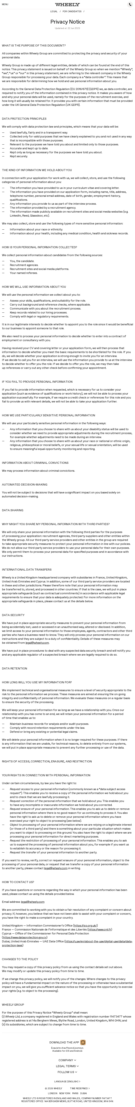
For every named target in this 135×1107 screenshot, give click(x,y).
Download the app (64, 1043)
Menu (5, 4)
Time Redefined (79, 1088)
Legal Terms (66, 1066)
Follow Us (66, 1072)
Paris (75, 1093)
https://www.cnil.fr (99, 930)
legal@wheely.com (37, 643)
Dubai (83, 1093)
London (52, 1093)
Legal (54, 11)
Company (66, 1060)
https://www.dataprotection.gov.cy (24, 938)
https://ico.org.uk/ (85, 926)
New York (64, 1093)
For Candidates (72, 11)
